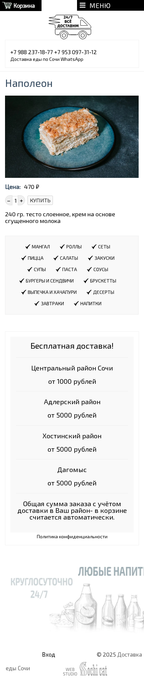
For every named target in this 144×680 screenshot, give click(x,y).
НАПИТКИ (90, 303)
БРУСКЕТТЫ (103, 281)
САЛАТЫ (69, 258)
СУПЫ (40, 269)
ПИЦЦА (36, 258)
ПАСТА (69, 269)
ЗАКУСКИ (104, 258)
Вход (48, 654)
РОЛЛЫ (74, 246)
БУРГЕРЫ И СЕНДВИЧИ (50, 281)
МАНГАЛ (41, 246)
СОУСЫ (100, 269)
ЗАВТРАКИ (52, 303)
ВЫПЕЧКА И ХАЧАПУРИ (52, 292)
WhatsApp (72, 59)
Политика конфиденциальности (72, 536)
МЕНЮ (98, 5)
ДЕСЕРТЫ (103, 292)
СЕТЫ (104, 246)
